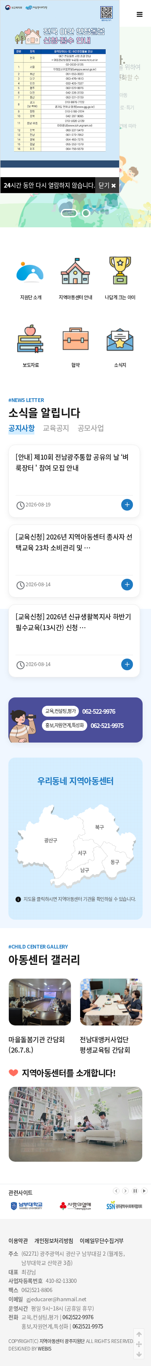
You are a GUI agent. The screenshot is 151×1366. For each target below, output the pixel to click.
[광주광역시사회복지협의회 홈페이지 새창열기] (124, 1206)
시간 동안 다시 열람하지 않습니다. (49, 185)
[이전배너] (116, 1191)
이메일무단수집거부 (101, 1240)
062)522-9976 (77, 1317)
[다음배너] (125, 1191)
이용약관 (18, 1240)
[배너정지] (135, 1191)
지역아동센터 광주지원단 (62, 1341)
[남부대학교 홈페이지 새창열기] (26, 1206)
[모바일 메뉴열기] (140, 14)
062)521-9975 (88, 1326)
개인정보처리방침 (53, 1240)
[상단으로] (139, 1334)
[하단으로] (139, 1354)
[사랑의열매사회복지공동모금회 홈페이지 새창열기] (75, 1206)
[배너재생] (144, 1191)
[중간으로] (139, 1344)
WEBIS (44, 1348)
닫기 (105, 185)
